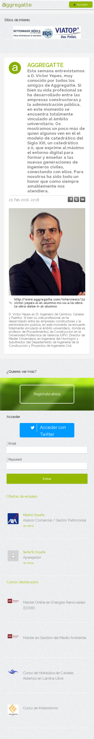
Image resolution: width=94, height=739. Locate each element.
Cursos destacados (22, 582)
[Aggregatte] (16, 5)
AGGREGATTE (45, 65)
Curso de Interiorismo (40, 708)
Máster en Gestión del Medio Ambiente (54, 637)
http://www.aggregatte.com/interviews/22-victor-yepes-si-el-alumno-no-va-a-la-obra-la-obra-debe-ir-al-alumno (50, 303)
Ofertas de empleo (22, 496)
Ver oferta (28, 526)
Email (11, 443)
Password (14, 459)
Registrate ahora (47, 394)
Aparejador (32, 557)
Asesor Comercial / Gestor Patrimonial (54, 520)
